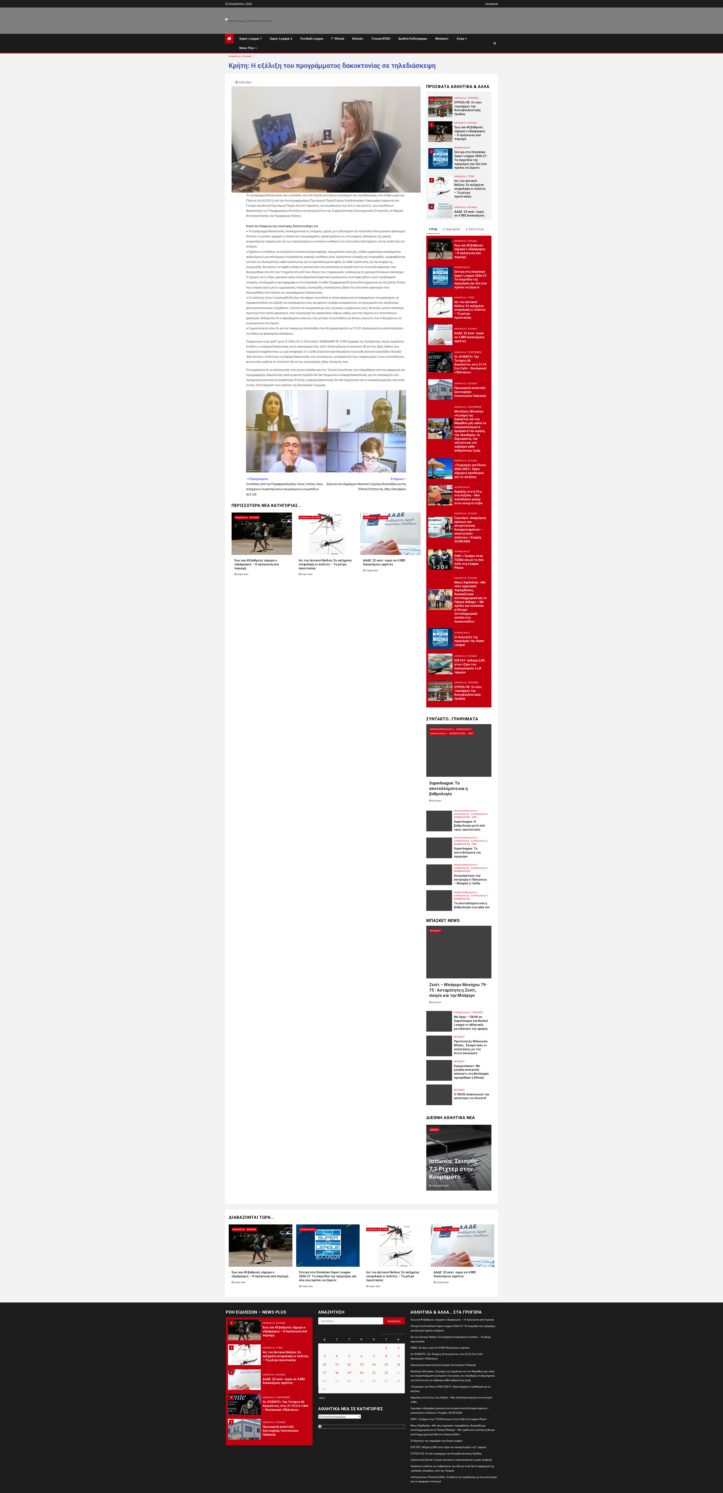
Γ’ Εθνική (337, 38)
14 (374, 1364)
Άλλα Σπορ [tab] (476, 229)
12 (349, 1364)
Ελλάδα (246, 56)
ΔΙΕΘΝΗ (434, 1129)
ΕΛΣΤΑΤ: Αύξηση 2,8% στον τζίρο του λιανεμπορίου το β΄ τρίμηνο (469, 666)
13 (361, 1364)
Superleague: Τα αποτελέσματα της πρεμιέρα (467, 852)
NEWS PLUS (235, 56)
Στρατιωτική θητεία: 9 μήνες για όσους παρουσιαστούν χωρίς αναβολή (451, 1459)
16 (398, 1364)
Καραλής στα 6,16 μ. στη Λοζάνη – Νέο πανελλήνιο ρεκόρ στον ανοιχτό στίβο (468, 497)
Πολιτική (473, 682)
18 (337, 1372)
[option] (459, 108)
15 (386, 1364)
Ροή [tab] (434, 229)
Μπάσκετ (442, 38)
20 (361, 1372)
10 (324, 1364)
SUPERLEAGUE (462, 122)
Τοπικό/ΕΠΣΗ (380, 38)
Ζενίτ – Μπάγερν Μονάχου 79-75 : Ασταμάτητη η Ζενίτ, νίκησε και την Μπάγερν (458, 990)
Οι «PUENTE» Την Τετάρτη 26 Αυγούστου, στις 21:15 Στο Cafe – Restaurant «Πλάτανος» (470, 217)
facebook (491, 3)
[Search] (494, 43)
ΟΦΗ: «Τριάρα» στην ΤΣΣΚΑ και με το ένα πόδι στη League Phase (468, 561)
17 (324, 1372)
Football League (311, 38)
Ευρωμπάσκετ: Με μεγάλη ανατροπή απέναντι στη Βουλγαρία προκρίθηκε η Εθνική (471, 1071)
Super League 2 (281, 38)
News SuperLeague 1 (442, 729)
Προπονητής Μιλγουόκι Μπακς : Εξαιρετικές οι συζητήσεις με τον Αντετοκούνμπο (471, 1047)
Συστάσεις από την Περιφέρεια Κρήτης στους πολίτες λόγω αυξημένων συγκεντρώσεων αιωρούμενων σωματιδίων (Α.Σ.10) (284, 486)
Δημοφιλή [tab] (453, 229)
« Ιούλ (321, 1398)
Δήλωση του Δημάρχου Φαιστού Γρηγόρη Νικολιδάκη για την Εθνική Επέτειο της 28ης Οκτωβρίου (366, 484)
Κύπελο (357, 38)
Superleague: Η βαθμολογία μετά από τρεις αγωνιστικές (469, 825)
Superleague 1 (438, 733)
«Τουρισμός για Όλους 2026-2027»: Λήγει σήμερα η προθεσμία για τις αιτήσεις (470, 470)
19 (349, 1372)
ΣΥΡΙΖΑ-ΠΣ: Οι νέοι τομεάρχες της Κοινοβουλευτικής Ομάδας (467, 692)
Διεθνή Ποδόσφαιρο (412, 38)
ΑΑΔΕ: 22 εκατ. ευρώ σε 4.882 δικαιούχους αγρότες (469, 191)
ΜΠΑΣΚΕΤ (435, 930)
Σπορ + (462, 38)
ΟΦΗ (470, 733)
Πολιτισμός (474, 205)
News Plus (246, 48)
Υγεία (317, 517)
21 (374, 1372)
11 (337, 1364)
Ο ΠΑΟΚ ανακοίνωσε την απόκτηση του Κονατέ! (471, 1096)
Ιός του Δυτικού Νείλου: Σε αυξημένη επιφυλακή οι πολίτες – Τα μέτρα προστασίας (325, 564)
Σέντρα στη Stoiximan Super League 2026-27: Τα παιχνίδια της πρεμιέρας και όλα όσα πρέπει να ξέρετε (470, 135)
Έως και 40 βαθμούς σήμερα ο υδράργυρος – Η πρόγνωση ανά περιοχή (256, 564)
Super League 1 (250, 38)
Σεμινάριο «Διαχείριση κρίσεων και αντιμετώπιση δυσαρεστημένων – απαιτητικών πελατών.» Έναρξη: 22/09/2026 (470, 529)
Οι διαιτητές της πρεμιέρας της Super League (469, 641)
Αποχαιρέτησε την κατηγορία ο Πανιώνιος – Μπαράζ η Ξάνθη (470, 879)
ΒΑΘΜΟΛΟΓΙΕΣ (457, 733)
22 (386, 1372)
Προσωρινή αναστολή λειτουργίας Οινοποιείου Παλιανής (470, 392)
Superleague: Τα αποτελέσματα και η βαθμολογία (448, 788)
